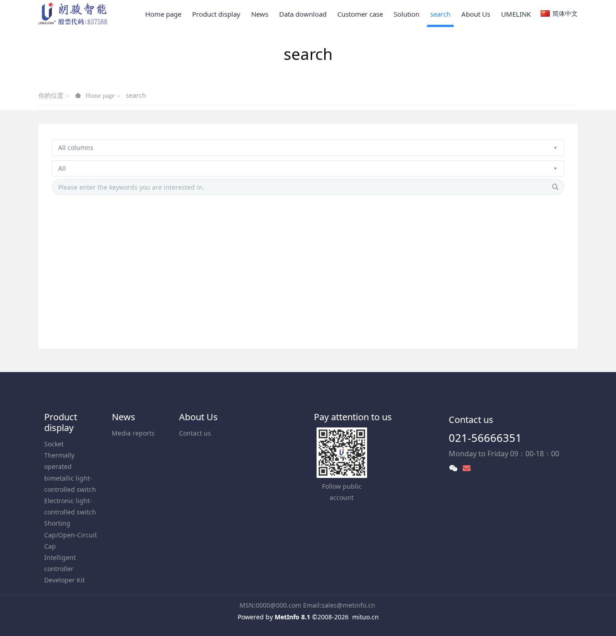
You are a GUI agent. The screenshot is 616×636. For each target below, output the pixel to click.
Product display (60, 422)
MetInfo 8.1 (292, 617)
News (123, 417)
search (136, 95)
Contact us (195, 433)
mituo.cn (365, 617)
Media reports (133, 433)
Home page (163, 13)
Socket (54, 444)
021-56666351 (485, 437)
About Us (198, 417)
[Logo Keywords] (72, 13)
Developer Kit (64, 580)
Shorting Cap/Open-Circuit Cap (70, 534)
